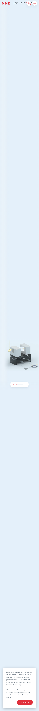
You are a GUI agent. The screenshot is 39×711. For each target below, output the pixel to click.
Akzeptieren (25, 702)
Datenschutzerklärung (13, 685)
